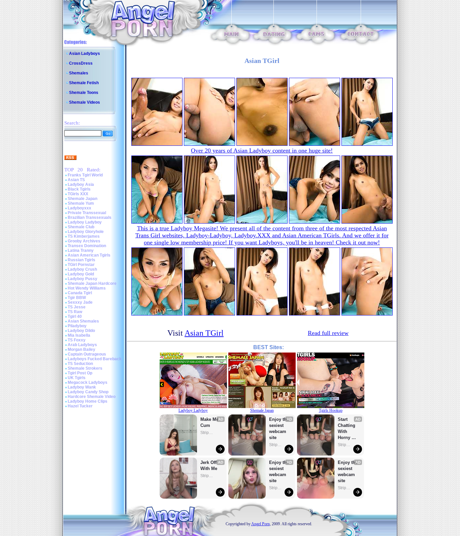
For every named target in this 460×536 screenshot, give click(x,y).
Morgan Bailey (81, 349)
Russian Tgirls (81, 260)
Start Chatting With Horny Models (347, 429)
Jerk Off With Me (209, 465)
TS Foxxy (77, 340)
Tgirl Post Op (80, 373)
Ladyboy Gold (81, 274)
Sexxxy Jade (80, 302)
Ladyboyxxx (79, 208)
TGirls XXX (78, 194)
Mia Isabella (79, 335)
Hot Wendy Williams (87, 288)
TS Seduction (80, 363)
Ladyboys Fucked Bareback (95, 359)
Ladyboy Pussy (82, 278)
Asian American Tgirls (89, 255)
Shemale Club (81, 227)
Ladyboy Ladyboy (85, 222)
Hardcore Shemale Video (92, 396)
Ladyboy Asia (81, 184)
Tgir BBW (77, 297)
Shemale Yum (81, 203)
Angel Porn (260, 524)
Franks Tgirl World (85, 175)
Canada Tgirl (80, 293)
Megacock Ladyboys (87, 382)
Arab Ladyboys (82, 344)
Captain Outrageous (87, 354)
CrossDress (81, 63)
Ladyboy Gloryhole (86, 231)
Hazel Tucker (80, 406)
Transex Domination (87, 245)
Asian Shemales (83, 321)
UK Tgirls (77, 377)
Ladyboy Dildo (81, 330)
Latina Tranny (81, 250)
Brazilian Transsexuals (89, 217)
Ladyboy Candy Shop (88, 392)
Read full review (328, 333)
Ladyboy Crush (82, 269)
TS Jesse (77, 307)
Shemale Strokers (85, 368)
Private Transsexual (87, 212)
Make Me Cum (210, 422)
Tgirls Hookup (330, 410)
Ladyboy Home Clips (87, 401)
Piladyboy (77, 326)
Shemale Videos (84, 102)
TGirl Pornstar (81, 264)
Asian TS (76, 179)
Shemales (78, 73)
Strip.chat (207, 432)
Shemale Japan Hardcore (92, 283)
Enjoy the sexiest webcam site (279, 428)
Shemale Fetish (84, 82)
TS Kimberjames (84, 236)
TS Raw (75, 311)
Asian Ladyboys (84, 53)
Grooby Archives (84, 241)
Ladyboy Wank (82, 387)
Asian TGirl (204, 333)
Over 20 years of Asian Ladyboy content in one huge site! (262, 150)
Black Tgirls (79, 189)
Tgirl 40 (75, 316)
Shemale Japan (82, 198)
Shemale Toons (83, 92)
